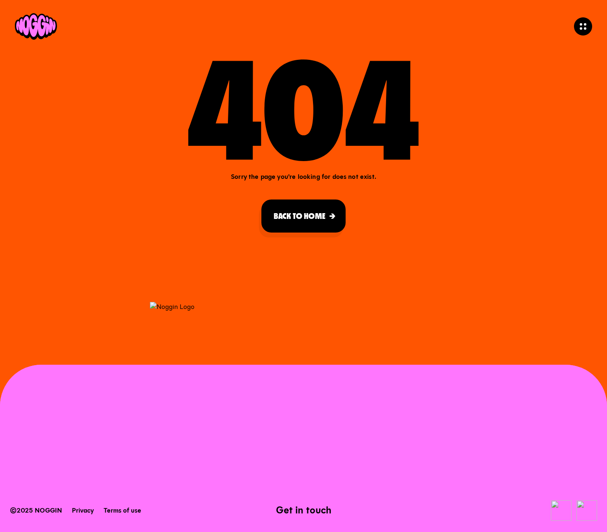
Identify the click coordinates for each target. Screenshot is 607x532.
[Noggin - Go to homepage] (36, 26)
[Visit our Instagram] (586, 510)
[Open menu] (583, 26)
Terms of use (122, 510)
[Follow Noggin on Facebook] (561, 510)
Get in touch (304, 510)
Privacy (83, 510)
